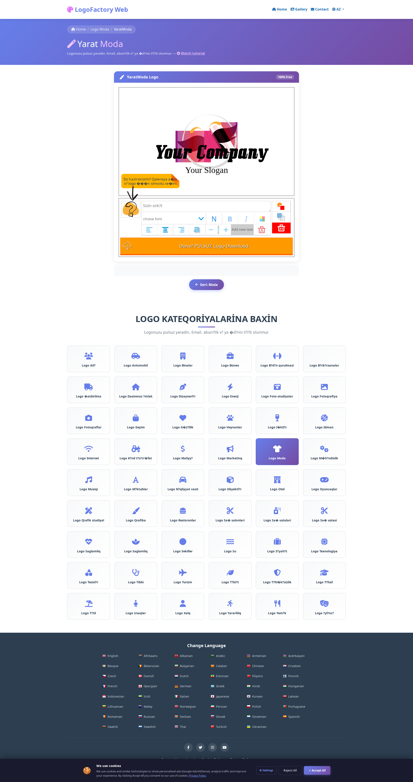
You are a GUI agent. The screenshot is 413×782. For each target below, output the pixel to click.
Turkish (221, 727)
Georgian (150, 686)
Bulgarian (187, 666)
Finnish (293, 676)
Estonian (222, 676)
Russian (149, 717)
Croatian (294, 666)
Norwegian (188, 706)
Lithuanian (115, 706)
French (112, 686)
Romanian (115, 717)
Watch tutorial (193, 53)
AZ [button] (339, 9)
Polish (256, 706)
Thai (183, 727)
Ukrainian (259, 727)
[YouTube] (224, 747)
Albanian (186, 656)
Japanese (222, 696)
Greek (220, 686)
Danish (149, 676)
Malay (148, 706)
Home (282, 9)
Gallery (301, 9)
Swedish (150, 727)
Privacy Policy (197, 775)
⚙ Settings (266, 770)
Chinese (258, 666)
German (185, 686)
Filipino (257, 676)
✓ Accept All (317, 770)
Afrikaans (150, 656)
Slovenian (259, 717)
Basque (113, 666)
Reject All (290, 770)
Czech (112, 676)
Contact (322, 9)
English (113, 656)
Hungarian (296, 686)
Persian (221, 706)
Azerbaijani (296, 656)
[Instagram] (212, 747)
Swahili (113, 727)
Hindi (256, 686)
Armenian (259, 656)
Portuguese (296, 706)
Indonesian (116, 696)
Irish (147, 696)
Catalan (221, 666)
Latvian (293, 696)
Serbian (185, 717)
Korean (257, 696)
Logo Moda (100, 29)
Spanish (294, 717)
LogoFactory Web (100, 9)
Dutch (184, 676)
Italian (184, 696)
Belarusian (151, 666)
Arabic (220, 656)
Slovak (220, 717)
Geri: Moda (209, 285)
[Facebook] (188, 747)
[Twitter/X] (200, 747)
